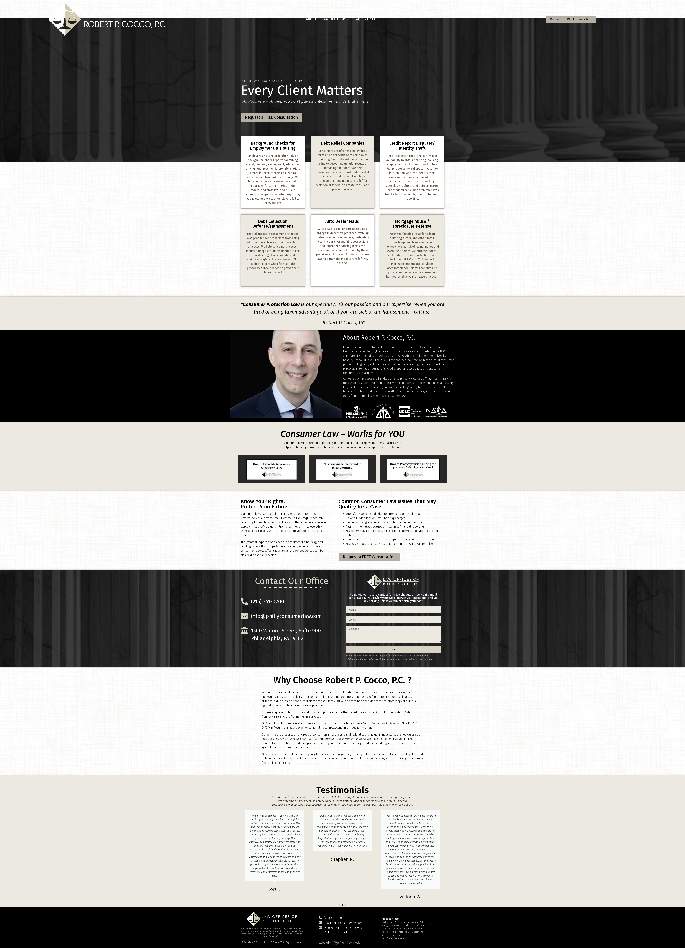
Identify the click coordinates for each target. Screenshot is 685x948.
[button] (335, 19)
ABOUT (311, 19)
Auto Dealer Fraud (391, 935)
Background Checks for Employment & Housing (406, 922)
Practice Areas (333, 19)
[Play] (271, 469)
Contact (372, 19)
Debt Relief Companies (394, 938)
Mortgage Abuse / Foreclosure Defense (403, 925)
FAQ (357, 19)
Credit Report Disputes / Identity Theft (402, 928)
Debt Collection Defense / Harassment (402, 932)
